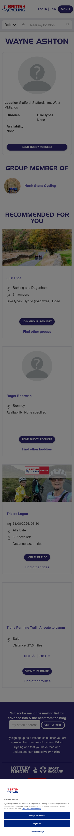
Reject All (37, 823)
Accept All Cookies (37, 815)
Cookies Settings (37, 831)
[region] (37, 807)
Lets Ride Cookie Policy (31, 808)
